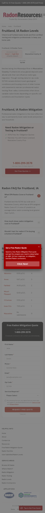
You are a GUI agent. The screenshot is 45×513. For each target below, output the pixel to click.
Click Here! (22, 263)
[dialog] (22, 256)
